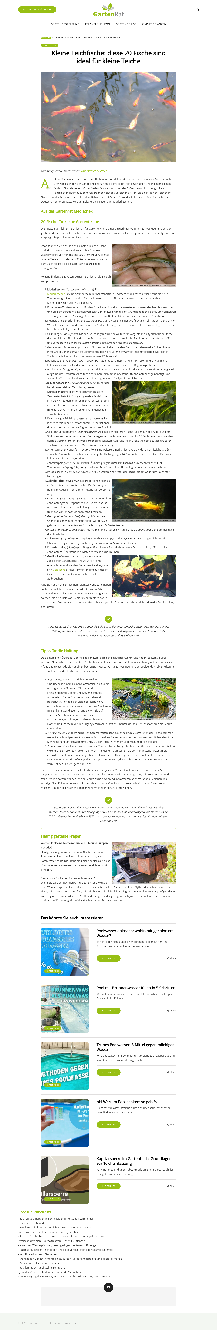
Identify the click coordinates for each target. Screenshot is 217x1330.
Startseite (46, 37)
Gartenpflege (126, 24)
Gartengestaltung (65, 24)
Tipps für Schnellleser (94, 171)
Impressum (71, 1323)
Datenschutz (54, 1323)
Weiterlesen (109, 958)
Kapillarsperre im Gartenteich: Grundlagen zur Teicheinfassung (134, 1161)
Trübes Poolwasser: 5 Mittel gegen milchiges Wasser (135, 1047)
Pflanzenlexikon (97, 24)
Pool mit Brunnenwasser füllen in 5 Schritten (136, 987)
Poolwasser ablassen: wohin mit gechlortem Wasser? (135, 933)
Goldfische (59, 569)
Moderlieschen (56, 294)
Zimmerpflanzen (154, 24)
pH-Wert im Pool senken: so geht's (127, 1101)
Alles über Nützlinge (39, 9)
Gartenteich (49, 45)
